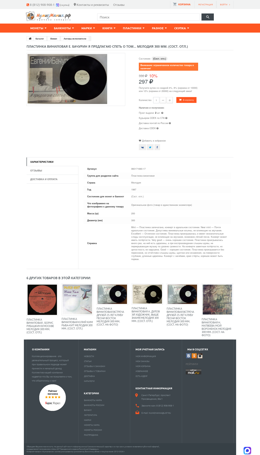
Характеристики (41, 161)
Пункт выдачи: (146, 112)
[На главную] (30, 38)
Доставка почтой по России (153, 123)
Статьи (88, 361)
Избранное (142, 371)
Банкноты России (94, 405)
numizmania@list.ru (160, 412)
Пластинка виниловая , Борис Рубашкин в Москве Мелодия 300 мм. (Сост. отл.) (40, 326)
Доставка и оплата (43, 179)
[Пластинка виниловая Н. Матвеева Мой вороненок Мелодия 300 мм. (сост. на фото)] (217, 300)
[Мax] (58, 4)
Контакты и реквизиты (93, 4)
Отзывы (119, 4)
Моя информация (146, 356)
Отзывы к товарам (94, 371)
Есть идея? (142, 376)
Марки (86, 28)
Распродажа (91, 434)
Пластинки (132, 28)
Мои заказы (142, 361)
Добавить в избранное (154, 140)
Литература (90, 415)
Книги (107, 28)
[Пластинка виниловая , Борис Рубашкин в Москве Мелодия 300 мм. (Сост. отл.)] (42, 300)
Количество (145, 100)
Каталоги (89, 381)
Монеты (36, 28)
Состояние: (145, 58)
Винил (87, 410)
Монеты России (93, 429)
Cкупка (180, 28)
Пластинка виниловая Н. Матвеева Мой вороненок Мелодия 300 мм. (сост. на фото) (216, 327)
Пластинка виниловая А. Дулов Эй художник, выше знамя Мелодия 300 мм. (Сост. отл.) (146, 314)
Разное (158, 28)
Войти (223, 4)
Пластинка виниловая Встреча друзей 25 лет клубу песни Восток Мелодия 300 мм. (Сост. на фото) (110, 316)
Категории (91, 393)
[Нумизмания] (48, 16)
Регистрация (205, 4)
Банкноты (62, 28)
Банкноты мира (93, 400)
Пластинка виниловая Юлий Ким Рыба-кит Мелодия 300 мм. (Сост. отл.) (77, 323)
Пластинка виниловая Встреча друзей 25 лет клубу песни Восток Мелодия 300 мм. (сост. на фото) (180, 316)
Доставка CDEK (147, 128)
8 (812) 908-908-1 (42, 4)
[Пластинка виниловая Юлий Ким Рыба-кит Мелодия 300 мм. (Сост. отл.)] (77, 299)
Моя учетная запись (149, 349)
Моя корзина (143, 366)
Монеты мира (92, 424)
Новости (89, 356)
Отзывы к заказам (94, 366)
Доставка (89, 376)
